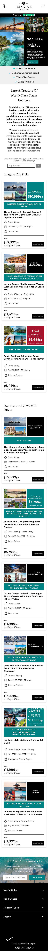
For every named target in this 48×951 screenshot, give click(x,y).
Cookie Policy (11, 506)
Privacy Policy (28, 506)
